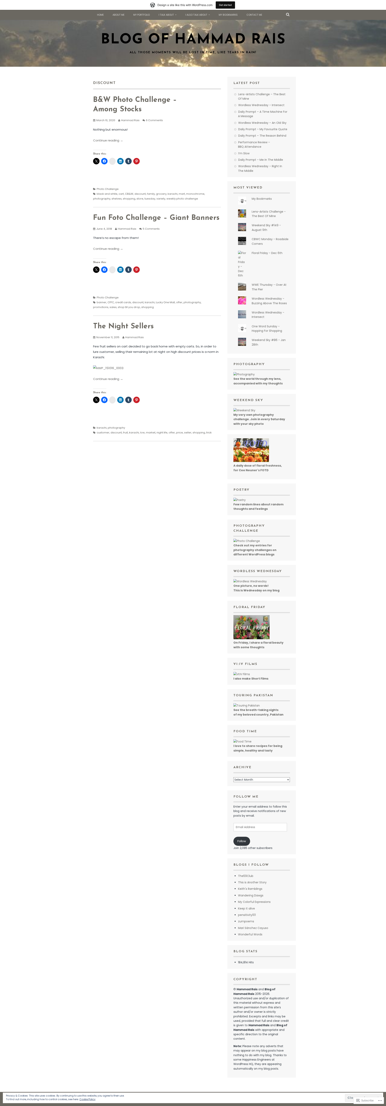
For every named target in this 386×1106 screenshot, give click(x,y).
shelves (117, 199)
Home (100, 14)
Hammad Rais (130, 120)
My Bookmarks (228, 14)
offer (179, 302)
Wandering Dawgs (250, 895)
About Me (118, 14)
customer (103, 432)
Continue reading (108, 140)
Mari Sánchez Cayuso (253, 928)
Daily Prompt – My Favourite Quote (262, 129)
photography (101, 199)
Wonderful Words (250, 934)
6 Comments (154, 120)
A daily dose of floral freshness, (257, 466)
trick (209, 432)
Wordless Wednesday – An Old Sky (262, 123)
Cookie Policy (87, 1099)
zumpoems (246, 921)
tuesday (150, 199)
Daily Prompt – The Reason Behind (262, 136)
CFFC (111, 302)
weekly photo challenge (182, 199)
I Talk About (166, 14)
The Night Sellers (123, 326)
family (151, 194)
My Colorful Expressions (254, 902)
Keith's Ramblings (250, 889)
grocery (161, 194)
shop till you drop (129, 307)
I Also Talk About (196, 14)
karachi (173, 194)
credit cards (123, 302)
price (179, 432)
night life (162, 432)
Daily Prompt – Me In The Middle (260, 160)
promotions (100, 307)
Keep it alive (246, 908)
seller (187, 432)
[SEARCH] (288, 15)
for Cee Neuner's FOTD (251, 470)
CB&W (129, 194)
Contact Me (254, 14)
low (142, 432)
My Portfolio (141, 14)
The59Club (245, 876)
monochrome (195, 194)
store (140, 199)
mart (182, 194)
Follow (241, 841)
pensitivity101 (247, 915)
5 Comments (151, 229)
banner (101, 302)
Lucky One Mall (165, 302)
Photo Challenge (108, 189)
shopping (129, 199)
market (150, 432)
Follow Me (246, 796)
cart (121, 194)
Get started (225, 4)
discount (140, 194)
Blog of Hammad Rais (193, 40)
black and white (107, 194)
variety (160, 199)
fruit (125, 432)
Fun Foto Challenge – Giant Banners (156, 218)
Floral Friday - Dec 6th (267, 253)
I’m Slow (243, 153)
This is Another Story (252, 882)
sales (113, 307)
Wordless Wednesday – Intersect (261, 105)
